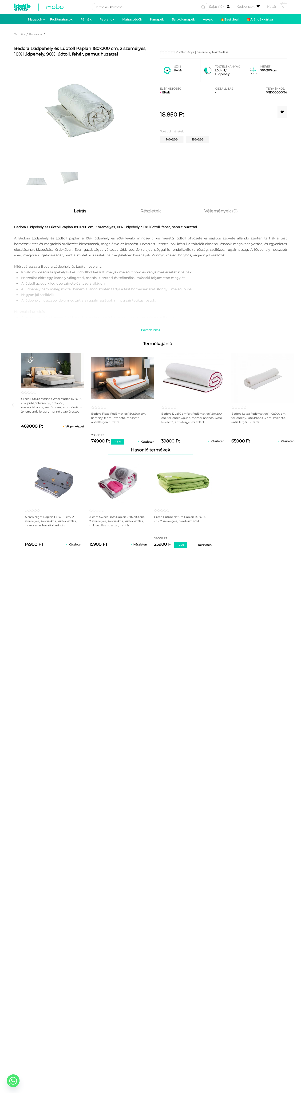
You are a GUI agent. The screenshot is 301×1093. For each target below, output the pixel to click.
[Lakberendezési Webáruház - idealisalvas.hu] (38, 7)
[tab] (80, 211)
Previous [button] (13, 404)
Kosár (275, 7)
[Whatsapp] (13, 1080)
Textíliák (19, 34)
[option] (36, 180)
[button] (282, 112)
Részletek (150, 211)
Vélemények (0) (221, 211)
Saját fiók (216, 6)
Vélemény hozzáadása (213, 52)
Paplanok (35, 34)
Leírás (80, 211)
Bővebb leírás (150, 330)
